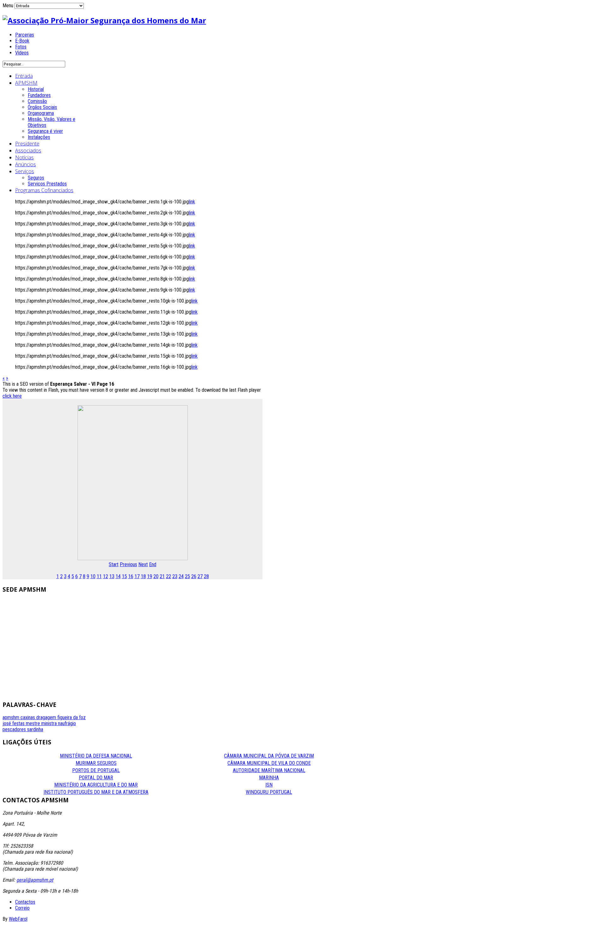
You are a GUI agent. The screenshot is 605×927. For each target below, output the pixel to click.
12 (105, 576)
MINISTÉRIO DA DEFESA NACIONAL (96, 756)
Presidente (27, 143)
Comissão (37, 101)
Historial (36, 89)
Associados (28, 150)
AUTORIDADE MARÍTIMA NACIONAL (269, 770)
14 (118, 576)
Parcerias (24, 35)
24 (181, 576)
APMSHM (26, 82)
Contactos (25, 902)
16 (130, 576)
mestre (33, 723)
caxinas (28, 717)
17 (137, 576)
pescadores (15, 729)
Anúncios (25, 164)
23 (174, 576)
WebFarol (18, 919)
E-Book (22, 41)
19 (149, 576)
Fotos (20, 47)
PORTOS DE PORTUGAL (96, 770)
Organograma (41, 113)
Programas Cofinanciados (44, 190)
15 (124, 576)
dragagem (46, 717)
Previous (128, 564)
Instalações (39, 137)
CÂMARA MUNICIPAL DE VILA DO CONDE (269, 763)
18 (143, 576)
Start (113, 564)
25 (187, 576)
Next (143, 564)
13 (111, 576)
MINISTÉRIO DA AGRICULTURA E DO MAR (96, 785)
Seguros (36, 178)
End (152, 564)
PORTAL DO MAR (96, 778)
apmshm (11, 717)
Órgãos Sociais (42, 107)
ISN (269, 785)
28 (206, 576)
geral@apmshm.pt (34, 880)
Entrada (24, 75)
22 (168, 576)
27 (200, 576)
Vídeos (22, 53)
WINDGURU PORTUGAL (269, 792)
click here (12, 396)
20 (155, 576)
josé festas (14, 723)
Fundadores (39, 95)
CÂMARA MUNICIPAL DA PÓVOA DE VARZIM (269, 756)
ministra (49, 723)
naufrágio (67, 723)
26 (193, 576)
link (192, 202)
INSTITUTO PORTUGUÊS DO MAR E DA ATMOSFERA (95, 792)
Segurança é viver (45, 131)
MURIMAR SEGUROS (96, 763)
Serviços (24, 171)
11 (99, 576)
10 (92, 576)
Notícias (24, 157)
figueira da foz (71, 717)
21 (162, 576)
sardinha (35, 729)
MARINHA (269, 778)
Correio (22, 908)
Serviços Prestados (47, 184)
